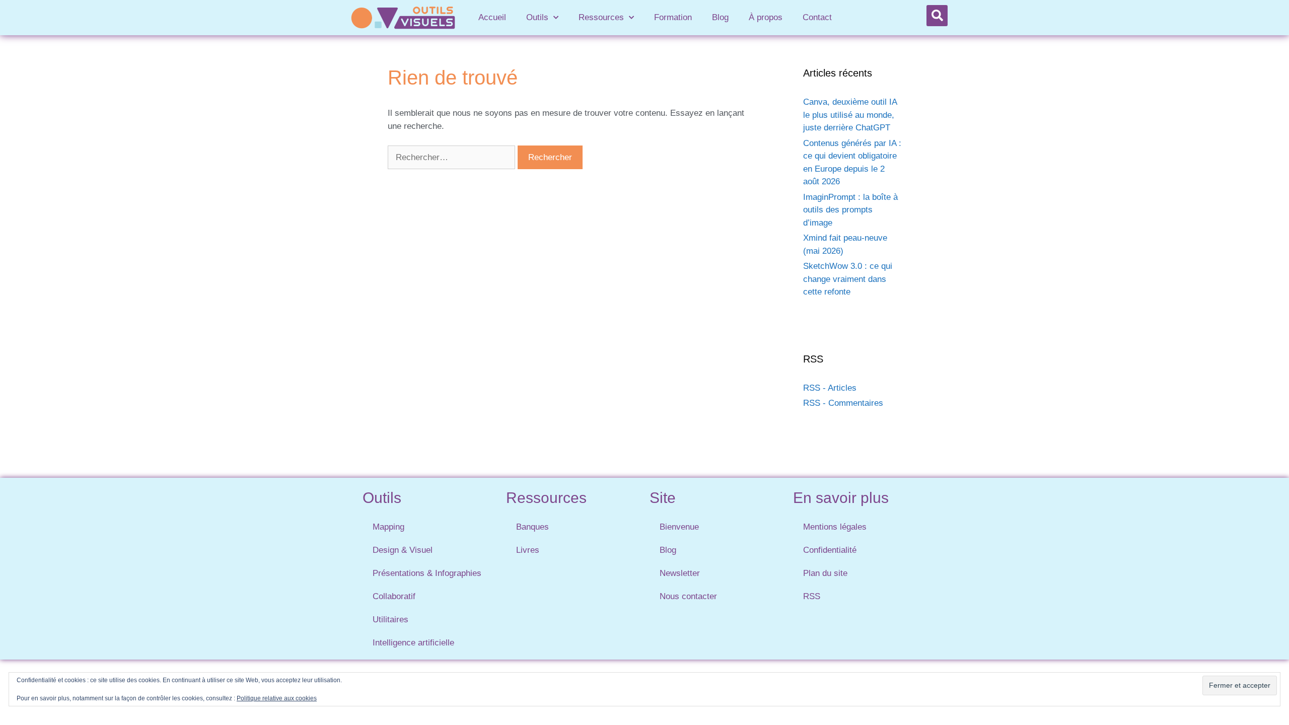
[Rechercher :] (453, 157)
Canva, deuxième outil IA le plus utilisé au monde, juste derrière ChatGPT (850, 114)
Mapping (388, 527)
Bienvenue (679, 527)
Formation (673, 17)
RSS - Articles (829, 388)
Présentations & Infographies (427, 573)
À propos (765, 17)
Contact (817, 17)
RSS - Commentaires (843, 403)
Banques (532, 527)
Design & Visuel (403, 550)
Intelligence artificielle (413, 642)
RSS (811, 596)
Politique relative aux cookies (277, 698)
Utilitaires (390, 619)
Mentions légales (835, 527)
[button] (937, 15)
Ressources (601, 17)
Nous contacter (688, 596)
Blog (720, 17)
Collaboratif (394, 596)
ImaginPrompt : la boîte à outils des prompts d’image (850, 210)
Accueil (492, 17)
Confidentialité (829, 550)
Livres (527, 550)
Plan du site (825, 573)
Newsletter (680, 573)
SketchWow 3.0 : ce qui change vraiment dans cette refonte (847, 279)
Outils (537, 17)
